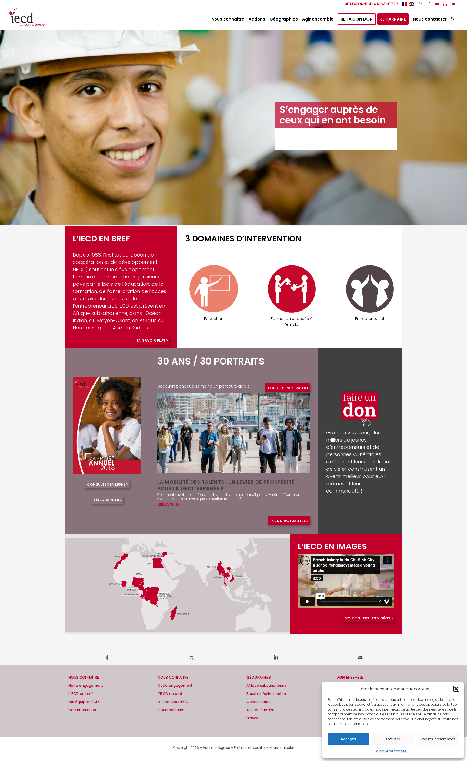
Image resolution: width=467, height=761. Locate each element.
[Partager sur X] (191, 649)
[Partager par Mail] (360, 649)
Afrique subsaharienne (266, 677)
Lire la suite (168, 496)
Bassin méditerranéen (266, 685)
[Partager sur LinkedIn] (276, 649)
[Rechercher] (453, 19)
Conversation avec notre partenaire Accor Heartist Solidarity (222, 485)
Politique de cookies (390, 751)
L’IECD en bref (80, 685)
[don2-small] (360, 401)
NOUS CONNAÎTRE (83, 669)
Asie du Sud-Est (260, 702)
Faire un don (348, 677)
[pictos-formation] (292, 289)
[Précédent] (4, 127)
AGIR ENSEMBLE (350, 669)
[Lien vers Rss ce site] (421, 4)
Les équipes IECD (83, 693)
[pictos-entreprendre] (370, 289)
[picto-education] (213, 289)
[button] (456, 688)
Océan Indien (258, 693)
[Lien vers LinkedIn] (445, 4)
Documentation (82, 702)
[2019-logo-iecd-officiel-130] (27, 19)
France (252, 710)
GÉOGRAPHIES (258, 669)
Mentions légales (216, 740)
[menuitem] (370, 4)
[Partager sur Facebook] (107, 649)
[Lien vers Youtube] (437, 4)
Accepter (348, 739)
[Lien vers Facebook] (429, 4)
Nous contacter (281, 740)
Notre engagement (85, 677)
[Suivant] (462, 127)
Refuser (393, 739)
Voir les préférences (437, 739)
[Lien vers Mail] (453, 4)
